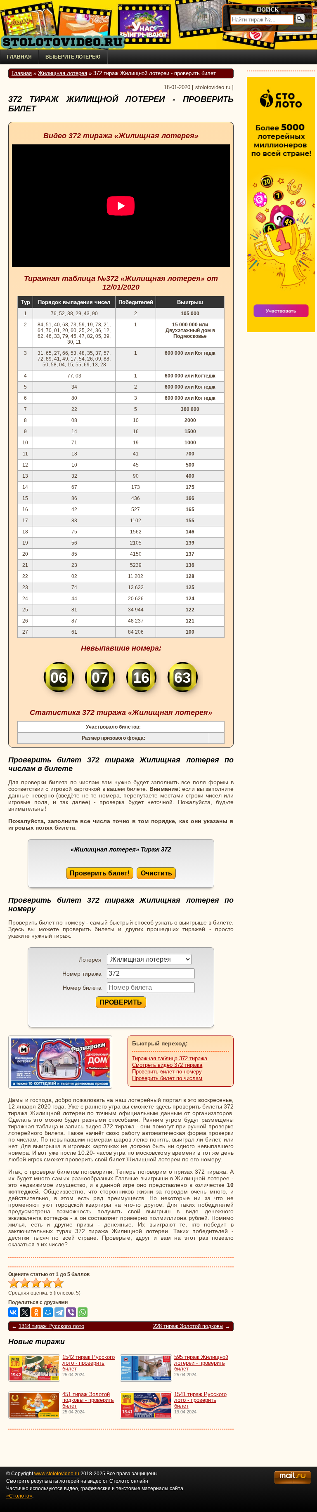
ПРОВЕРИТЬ (120, 1002)
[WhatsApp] (83, 1312)
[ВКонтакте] (13, 1312)
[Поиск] (300, 19)
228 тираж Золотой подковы (188, 1326)
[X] (25, 1312)
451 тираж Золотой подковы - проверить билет (88, 1400)
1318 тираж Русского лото (51, 1326)
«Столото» (19, 1496)
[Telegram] (59, 1312)
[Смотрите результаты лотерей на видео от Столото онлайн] (62, 42)
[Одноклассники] (36, 1312)
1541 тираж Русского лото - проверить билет (200, 1400)
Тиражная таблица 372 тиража (169, 1058)
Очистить (156, 873)
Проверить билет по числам (167, 1078)
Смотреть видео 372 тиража (167, 1065)
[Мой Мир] (48, 1312)
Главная (19, 57)
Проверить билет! (100, 873)
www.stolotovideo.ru (56, 1474)
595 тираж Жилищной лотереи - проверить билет (201, 1363)
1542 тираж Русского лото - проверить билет (88, 1363)
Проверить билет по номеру (167, 1072)
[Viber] (71, 1312)
